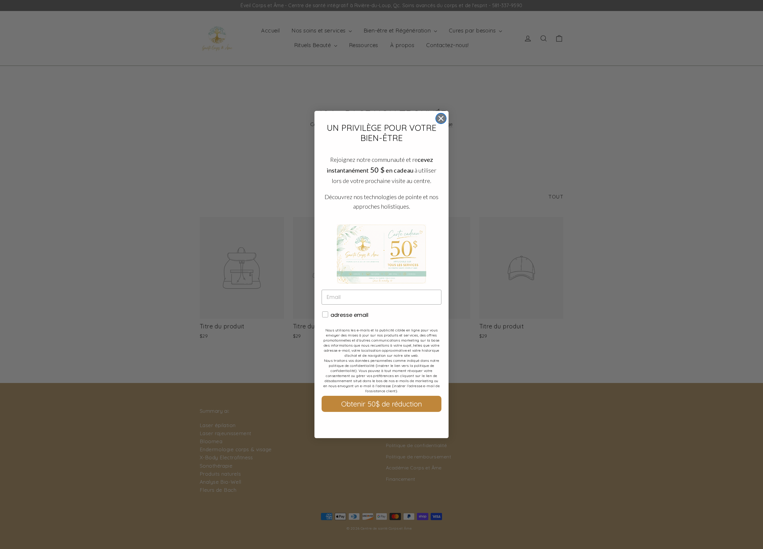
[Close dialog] (441, 118)
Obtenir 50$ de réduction (381, 403)
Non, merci (381, 423)
